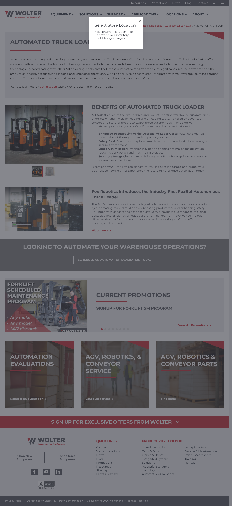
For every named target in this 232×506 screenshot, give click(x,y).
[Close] (139, 21)
